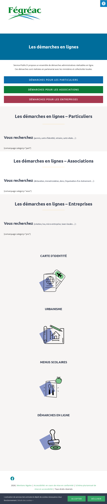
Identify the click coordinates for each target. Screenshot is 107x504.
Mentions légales (24, 485)
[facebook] (12, 478)
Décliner (96, 498)
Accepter (76, 498)
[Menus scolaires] (53, 368)
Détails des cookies (24, 500)
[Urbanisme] (53, 315)
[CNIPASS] (53, 262)
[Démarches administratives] (53, 422)
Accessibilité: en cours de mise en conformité (54, 485)
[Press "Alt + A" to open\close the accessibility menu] (103, 3)
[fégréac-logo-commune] (24, 4)
